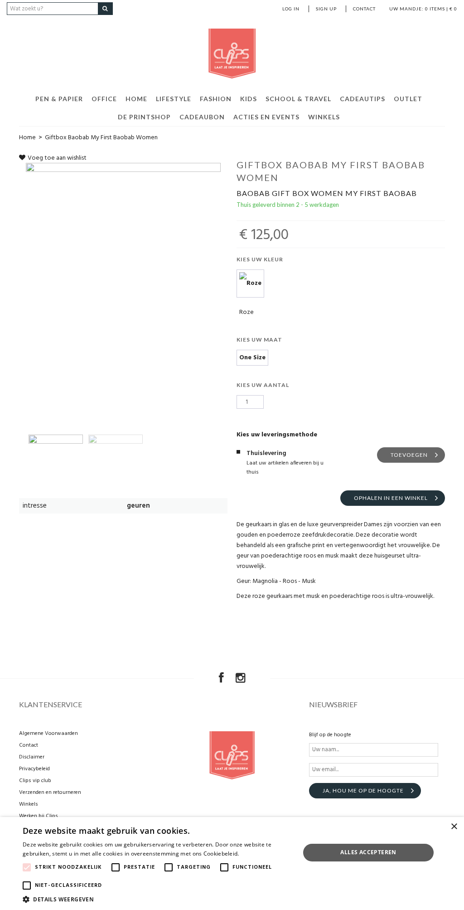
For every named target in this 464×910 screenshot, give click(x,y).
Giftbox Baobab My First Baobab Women (101, 137)
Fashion (216, 99)
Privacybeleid (34, 768)
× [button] (453, 826)
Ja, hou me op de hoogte (363, 790)
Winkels (324, 117)
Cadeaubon (202, 117)
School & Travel (298, 99)
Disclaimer (31, 757)
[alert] (232, 863)
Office (104, 99)
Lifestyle (173, 99)
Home (136, 99)
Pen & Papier (59, 99)
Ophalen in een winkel (391, 497)
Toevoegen (409, 454)
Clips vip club (35, 780)
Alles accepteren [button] (368, 852)
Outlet (408, 99)
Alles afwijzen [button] (368, 874)
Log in (291, 8)
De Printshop (144, 117)
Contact (364, 8)
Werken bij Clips (38, 816)
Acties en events (266, 117)
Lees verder (256, 853)
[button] (157, 899)
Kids (248, 99)
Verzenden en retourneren (50, 792)
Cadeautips (362, 99)
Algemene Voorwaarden (48, 733)
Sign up (326, 8)
